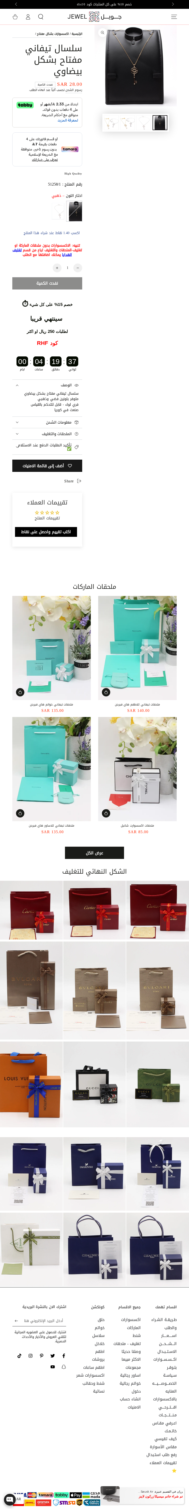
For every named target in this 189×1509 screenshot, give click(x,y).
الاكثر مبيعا (131, 1359)
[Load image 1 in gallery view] (160, 122)
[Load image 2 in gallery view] (143, 122)
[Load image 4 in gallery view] (111, 122)
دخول (136, 1391)
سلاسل (98, 1335)
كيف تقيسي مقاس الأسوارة (163, 1442)
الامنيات (134, 1407)
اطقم (100, 1351)
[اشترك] (15, 1320)
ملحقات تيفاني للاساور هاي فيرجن (51, 826)
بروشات (98, 1359)
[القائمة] (174, 16)
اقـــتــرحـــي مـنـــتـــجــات (167, 1411)
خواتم (100, 1328)
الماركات (134, 1328)
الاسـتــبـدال (167, 1351)
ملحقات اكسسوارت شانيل (137, 826)
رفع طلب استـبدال (161, 1455)
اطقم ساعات (94, 1367)
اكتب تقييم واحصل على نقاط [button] (46, 532)
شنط (137, 1335)
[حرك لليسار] (172, 4)
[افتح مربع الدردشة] (10, 1500)
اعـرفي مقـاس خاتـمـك (164, 1427)
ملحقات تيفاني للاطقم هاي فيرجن (137, 704)
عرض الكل (94, 853)
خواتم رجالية (130, 1383)
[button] (40, 16)
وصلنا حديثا (131, 1351)
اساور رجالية (130, 1375)
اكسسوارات (131, 1319)
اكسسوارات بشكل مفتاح (53, 34)
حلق (101, 1319)
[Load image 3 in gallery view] (127, 122)
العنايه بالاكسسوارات (165, 1395)
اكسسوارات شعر (90, 1375)
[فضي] (58, 211)
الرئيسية (77, 34)
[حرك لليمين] (16, 4)
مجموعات (133, 1367)
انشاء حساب (130, 1399)
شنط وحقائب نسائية (93, 1387)
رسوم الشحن (73, 90)
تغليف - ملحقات (127, 1343)
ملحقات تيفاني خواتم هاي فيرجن (51, 704)
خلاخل (100, 1343)
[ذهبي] (74, 211)
